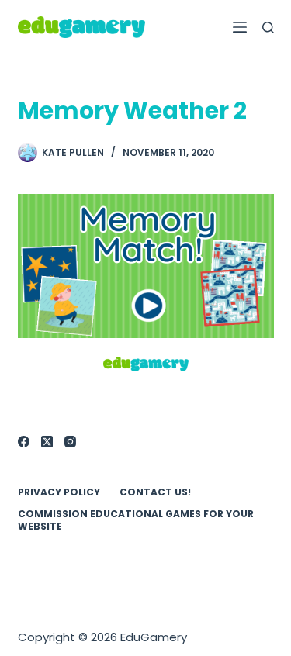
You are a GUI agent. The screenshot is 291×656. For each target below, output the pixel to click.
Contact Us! (155, 492)
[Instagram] (70, 441)
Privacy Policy (59, 492)
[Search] (268, 27)
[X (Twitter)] (47, 441)
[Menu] (240, 27)
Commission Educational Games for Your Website (136, 520)
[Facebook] (23, 441)
